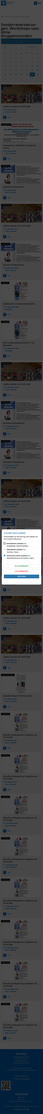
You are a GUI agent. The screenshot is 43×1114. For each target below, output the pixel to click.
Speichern (21, 576)
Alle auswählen (21, 566)
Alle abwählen (21, 571)
